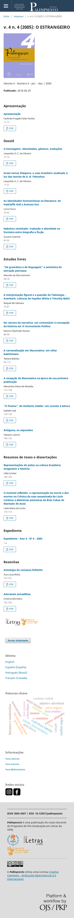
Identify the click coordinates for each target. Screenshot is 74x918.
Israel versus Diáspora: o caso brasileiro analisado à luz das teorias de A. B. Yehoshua (36, 174)
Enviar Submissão (18, 640)
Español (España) (15, 667)
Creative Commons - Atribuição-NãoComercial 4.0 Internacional (33, 875)
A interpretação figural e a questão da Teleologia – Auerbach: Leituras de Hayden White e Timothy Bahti (37, 296)
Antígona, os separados (18, 430)
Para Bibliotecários (15, 769)
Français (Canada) (16, 678)
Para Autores (12, 764)
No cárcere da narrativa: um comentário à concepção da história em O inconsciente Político (37, 324)
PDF (11, 128)
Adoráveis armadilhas (17, 594)
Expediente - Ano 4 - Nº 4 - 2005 (23, 538)
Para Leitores (12, 758)
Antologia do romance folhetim (23, 570)
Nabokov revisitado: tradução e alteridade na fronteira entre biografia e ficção (32, 230)
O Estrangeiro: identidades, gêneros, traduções (33, 149)
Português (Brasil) (16, 672)
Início (6, 16)
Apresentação (12, 114)
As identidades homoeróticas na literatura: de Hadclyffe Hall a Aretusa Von (32, 202)
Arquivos (18, 16)
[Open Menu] (6, 6)
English (9, 662)
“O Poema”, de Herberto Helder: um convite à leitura (37, 406)
